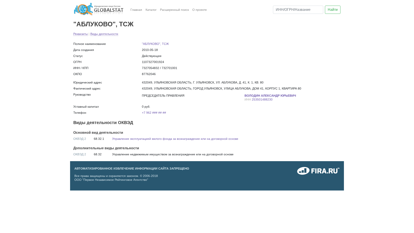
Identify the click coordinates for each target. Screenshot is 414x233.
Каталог (151, 9)
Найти (333, 9)
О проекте (199, 9)
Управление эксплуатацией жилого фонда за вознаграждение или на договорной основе (175, 138)
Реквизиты (80, 34)
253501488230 (262, 99)
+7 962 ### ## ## (154, 112)
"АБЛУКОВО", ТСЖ (103, 24)
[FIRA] (318, 172)
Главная (136, 9)
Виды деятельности (104, 34)
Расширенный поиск (174, 9)
